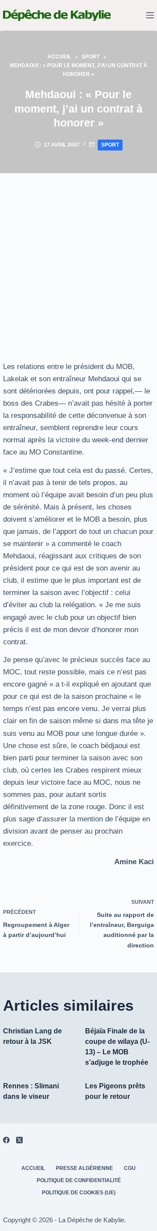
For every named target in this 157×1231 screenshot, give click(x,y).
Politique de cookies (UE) (79, 1193)
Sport (110, 145)
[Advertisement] (78, 256)
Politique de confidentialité (79, 1180)
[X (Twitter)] (19, 1140)
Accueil (33, 1168)
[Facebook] (6, 1140)
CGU (130, 1168)
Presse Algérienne (84, 1168)
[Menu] (150, 15)
